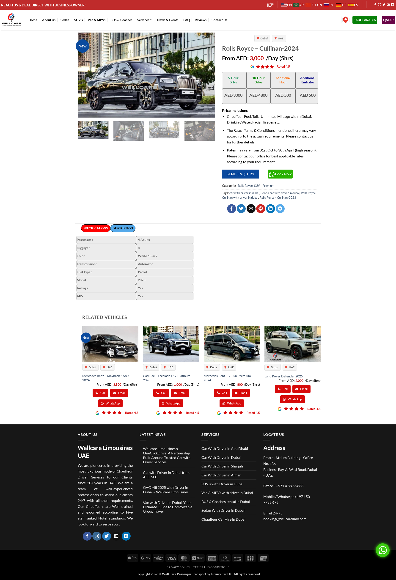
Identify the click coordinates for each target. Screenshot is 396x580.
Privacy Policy (178, 567)
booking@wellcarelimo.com (284, 519)
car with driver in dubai (244, 193)
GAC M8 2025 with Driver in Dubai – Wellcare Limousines (166, 489)
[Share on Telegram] (280, 208)
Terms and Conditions (211, 567)
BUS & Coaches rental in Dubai (225, 501)
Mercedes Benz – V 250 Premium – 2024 (228, 378)
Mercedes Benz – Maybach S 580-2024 (106, 378)
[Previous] (86, 74)
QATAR (388, 20)
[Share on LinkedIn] (270, 208)
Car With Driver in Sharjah (222, 466)
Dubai (264, 38)
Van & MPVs (96, 20)
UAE (280, 38)
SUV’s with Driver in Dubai (222, 484)
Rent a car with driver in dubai (280, 193)
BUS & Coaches (121, 20)
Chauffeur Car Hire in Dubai (223, 519)
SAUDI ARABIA (365, 20)
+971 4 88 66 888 (289, 486)
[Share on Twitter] (241, 208)
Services (143, 20)
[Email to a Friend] (251, 208)
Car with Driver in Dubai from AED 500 (166, 474)
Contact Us (219, 20)
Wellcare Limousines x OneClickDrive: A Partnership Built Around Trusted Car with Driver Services (166, 455)
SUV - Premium (264, 185)
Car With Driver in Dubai (221, 457)
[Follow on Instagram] (379, 4)
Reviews (200, 20)
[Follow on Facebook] (375, 4)
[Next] (207, 74)
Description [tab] (123, 228)
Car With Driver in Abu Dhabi (224, 448)
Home (32, 20)
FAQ (186, 20)
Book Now (283, 174)
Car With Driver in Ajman (221, 475)
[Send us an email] (388, 4)
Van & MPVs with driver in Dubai (227, 492)
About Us (48, 20)
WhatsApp (112, 403)
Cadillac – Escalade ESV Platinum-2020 (167, 378)
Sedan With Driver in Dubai (223, 510)
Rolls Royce (245, 185)
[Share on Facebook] (231, 208)
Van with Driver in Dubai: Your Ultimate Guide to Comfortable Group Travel (167, 506)
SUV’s (78, 20)
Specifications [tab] (96, 228)
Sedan (64, 20)
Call (102, 393)
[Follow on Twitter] (383, 4)
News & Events (167, 20)
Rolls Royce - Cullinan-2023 (278, 197)
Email (121, 393)
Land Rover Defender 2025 (283, 376)
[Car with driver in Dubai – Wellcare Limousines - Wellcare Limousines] (11, 20)
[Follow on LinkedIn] (392, 4)
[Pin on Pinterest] (260, 208)
